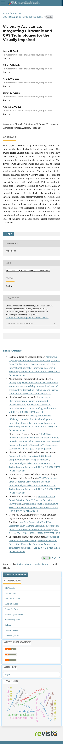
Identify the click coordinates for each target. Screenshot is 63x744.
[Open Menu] (3, 3)
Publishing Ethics (12, 635)
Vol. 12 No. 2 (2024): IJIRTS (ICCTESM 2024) (23, 17)
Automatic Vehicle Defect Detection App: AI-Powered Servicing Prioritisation (32, 500)
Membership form (12, 619)
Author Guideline (12, 598)
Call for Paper (10, 593)
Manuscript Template (14, 614)
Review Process (11, 630)
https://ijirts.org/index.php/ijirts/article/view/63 (27, 317)
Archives (16, 13)
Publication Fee (11, 604)
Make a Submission (15, 574)
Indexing (8, 625)
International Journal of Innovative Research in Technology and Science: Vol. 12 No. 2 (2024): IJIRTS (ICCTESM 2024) (34, 371)
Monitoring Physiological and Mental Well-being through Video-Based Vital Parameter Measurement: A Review (34, 360)
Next (55, 557)
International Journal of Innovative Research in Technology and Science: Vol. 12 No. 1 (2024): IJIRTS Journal (33, 408)
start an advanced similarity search (33, 564)
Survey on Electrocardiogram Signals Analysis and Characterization (30, 401)
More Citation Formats (20, 323)
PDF (9, 234)
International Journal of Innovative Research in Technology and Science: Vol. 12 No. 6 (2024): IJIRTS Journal (34, 445)
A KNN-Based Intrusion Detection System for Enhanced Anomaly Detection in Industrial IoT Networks (34, 438)
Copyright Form (11, 609)
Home (6, 13)
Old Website (10, 588)
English (8, 674)
